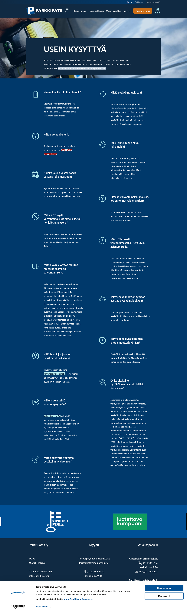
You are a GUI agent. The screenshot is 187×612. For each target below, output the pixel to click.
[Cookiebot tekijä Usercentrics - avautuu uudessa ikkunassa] (18, 607)
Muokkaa (162, 596)
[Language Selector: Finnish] (129, 2)
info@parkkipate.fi (39, 575)
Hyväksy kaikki (164, 588)
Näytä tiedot (42, 606)
